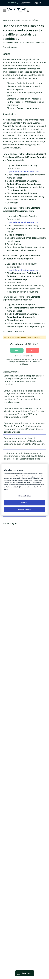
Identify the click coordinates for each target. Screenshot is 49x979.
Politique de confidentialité (19, 362)
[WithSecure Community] (16, 10)
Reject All (24, 502)
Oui (16, 350)
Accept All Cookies (24, 509)
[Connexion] (28, 10)
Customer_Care (12, 42)
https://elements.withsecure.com (23, 171)
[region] (24, 489)
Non (32, 350)
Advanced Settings (24, 496)
